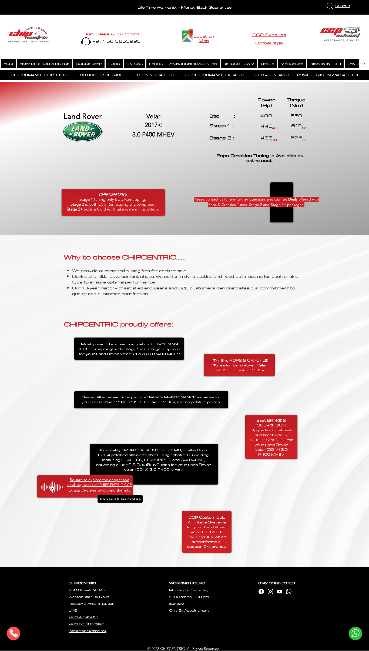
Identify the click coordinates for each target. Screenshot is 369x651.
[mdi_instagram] (270, 591)
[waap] (289, 591)
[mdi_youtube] (279, 591)
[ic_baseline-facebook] (261, 591)
